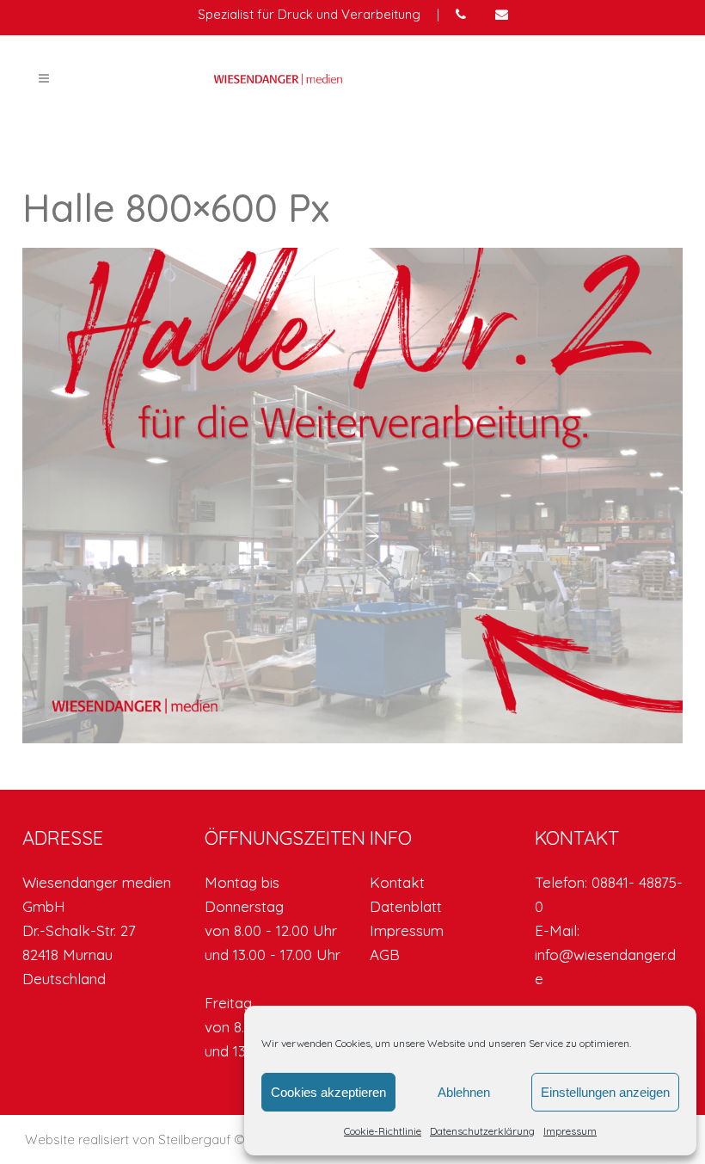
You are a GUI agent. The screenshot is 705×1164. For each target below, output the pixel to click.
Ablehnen (464, 1092)
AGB (385, 954)
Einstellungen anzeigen (605, 1092)
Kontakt (397, 882)
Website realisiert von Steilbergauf (129, 1139)
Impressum (570, 1130)
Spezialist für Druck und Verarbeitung (309, 14)
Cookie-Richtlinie (382, 1130)
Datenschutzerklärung (482, 1130)
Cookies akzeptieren (328, 1092)
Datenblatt (406, 906)
